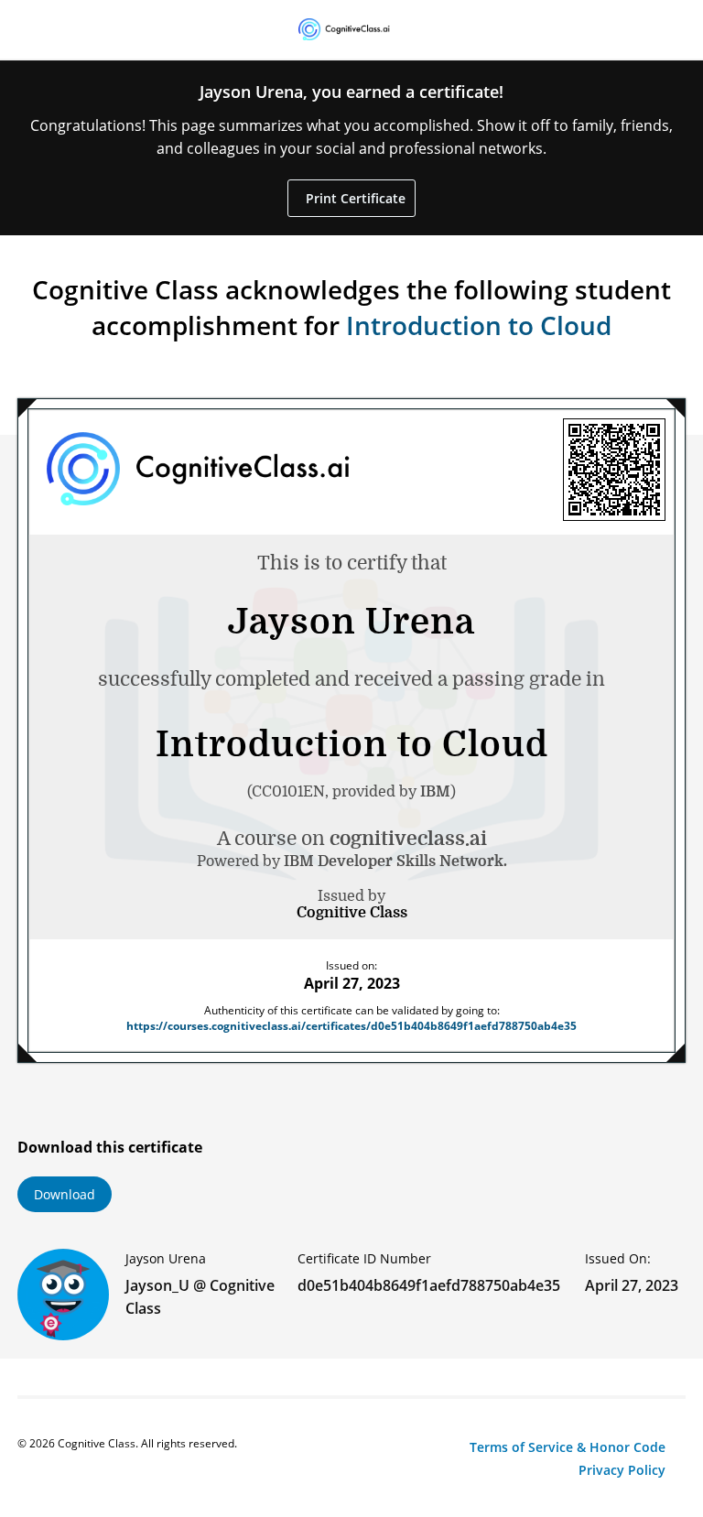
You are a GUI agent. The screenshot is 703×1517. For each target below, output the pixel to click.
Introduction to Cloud (478, 325)
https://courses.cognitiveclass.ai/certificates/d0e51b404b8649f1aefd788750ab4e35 (351, 1026)
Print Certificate (354, 198)
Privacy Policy (622, 1470)
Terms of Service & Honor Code (567, 1447)
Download (64, 1194)
